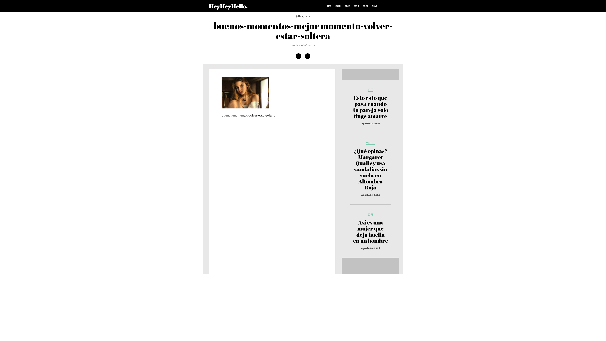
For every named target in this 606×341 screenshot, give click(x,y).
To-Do (365, 6)
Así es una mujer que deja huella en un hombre (370, 231)
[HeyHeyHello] (228, 8)
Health (338, 6)
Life (329, 6)
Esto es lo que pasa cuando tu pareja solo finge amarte (370, 107)
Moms (374, 6)
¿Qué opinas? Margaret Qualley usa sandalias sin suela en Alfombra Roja (370, 169)
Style (347, 6)
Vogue (356, 6)
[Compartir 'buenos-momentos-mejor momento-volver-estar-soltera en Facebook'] (298, 56)
